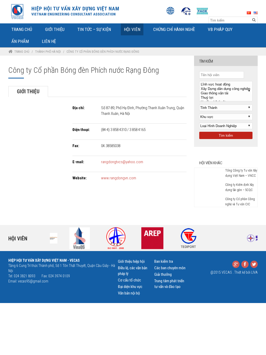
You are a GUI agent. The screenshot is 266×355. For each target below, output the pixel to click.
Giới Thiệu (54, 29)
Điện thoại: (81, 129)
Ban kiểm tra (163, 261)
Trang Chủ (21, 29)
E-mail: (78, 162)
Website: (79, 178)
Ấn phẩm (20, 41)
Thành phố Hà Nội (48, 52)
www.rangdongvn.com (118, 178)
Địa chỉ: (78, 108)
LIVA (254, 272)
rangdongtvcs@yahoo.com (122, 162)
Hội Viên (132, 29)
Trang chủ (21, 52)
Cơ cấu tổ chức (129, 280)
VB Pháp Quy (220, 29)
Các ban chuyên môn (169, 268)
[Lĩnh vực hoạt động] (225, 84)
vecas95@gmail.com (33, 281)
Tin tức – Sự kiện (94, 29)
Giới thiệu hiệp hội (131, 261)
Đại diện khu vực (130, 286)
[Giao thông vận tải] (225, 93)
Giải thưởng (163, 274)
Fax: (75, 145)
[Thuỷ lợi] (225, 98)
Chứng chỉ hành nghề (174, 29)
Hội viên (17, 238)
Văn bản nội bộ (129, 293)
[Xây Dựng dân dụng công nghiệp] (225, 89)
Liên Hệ (49, 41)
